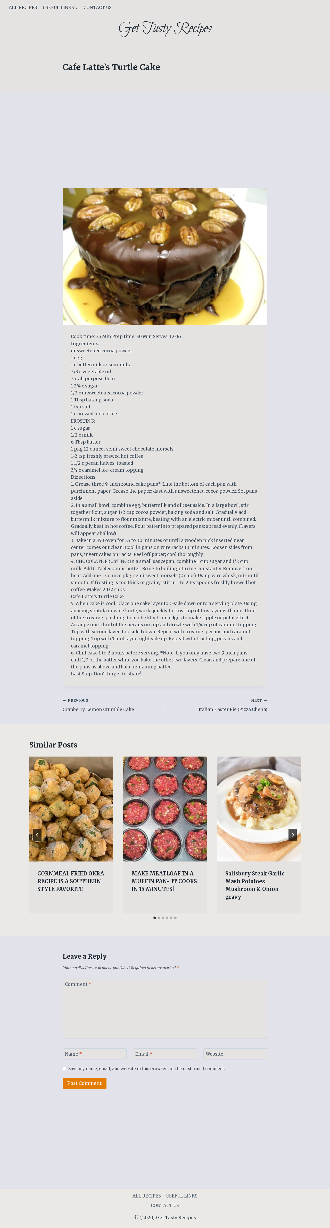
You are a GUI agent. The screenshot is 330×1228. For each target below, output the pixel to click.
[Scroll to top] (317, 1220)
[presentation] (71, 809)
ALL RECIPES (23, 7)
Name (73, 1054)
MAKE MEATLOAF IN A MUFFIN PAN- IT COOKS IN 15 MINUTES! (164, 881)
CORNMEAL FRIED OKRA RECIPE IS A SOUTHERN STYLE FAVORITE (70, 881)
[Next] (292, 835)
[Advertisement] (165, 150)
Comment (78, 984)
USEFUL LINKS (181, 1196)
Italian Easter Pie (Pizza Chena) (233, 705)
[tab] (154, 918)
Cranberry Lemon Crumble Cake (98, 705)
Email (143, 1054)
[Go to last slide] (37, 835)
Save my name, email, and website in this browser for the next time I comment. (146, 1068)
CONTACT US (98, 7)
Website (214, 1054)
